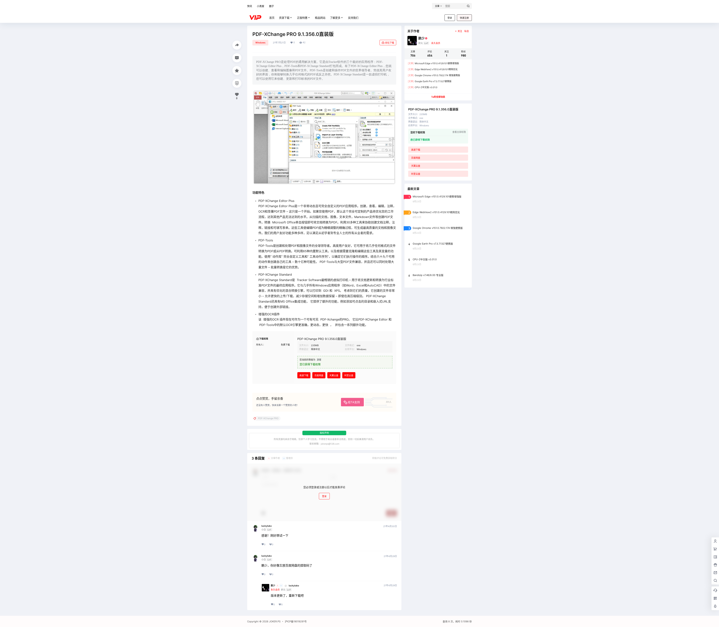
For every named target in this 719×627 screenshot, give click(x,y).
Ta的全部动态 (438, 96)
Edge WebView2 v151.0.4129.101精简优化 (433, 69)
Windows (260, 42)
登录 (450, 17)
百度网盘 (318, 375)
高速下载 (303, 375)
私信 (466, 31)
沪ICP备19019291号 (296, 621)
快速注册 (464, 17)
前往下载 (389, 42)
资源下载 (284, 17)
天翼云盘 (333, 375)
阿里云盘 (348, 375)
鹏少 (273, 586)
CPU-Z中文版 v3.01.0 (422, 87)
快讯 (249, 5)
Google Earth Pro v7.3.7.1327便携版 (429, 81)
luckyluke (266, 526)
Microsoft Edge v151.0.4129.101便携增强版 (433, 63)
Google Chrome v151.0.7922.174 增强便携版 (434, 75)
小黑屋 (260, 5)
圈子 (271, 5)
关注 (460, 31)
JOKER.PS (274, 621)
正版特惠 (302, 17)
